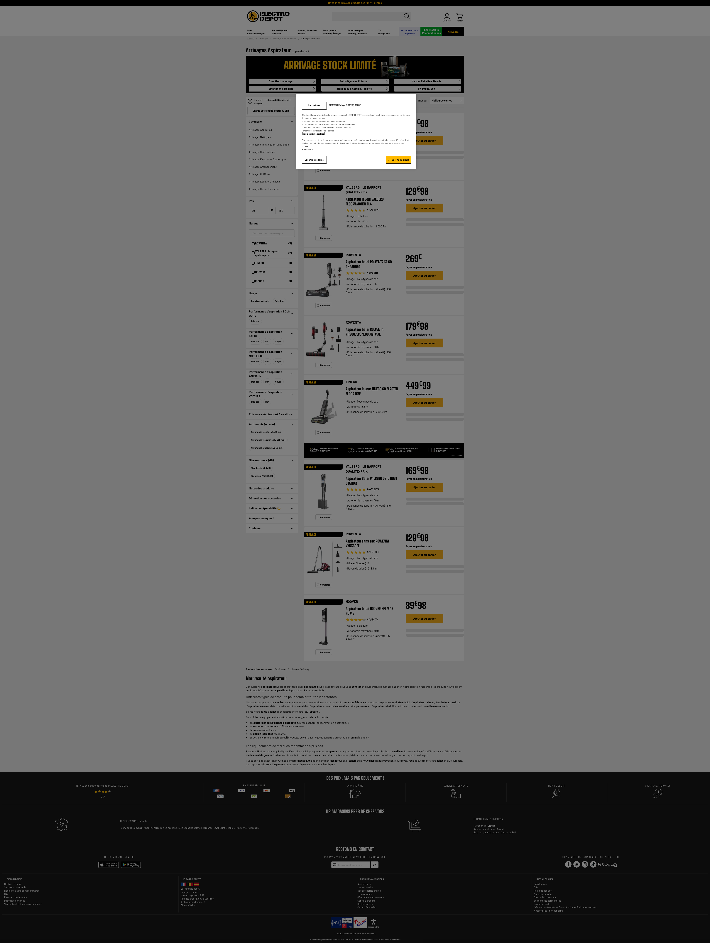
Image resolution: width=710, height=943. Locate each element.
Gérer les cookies (314, 159)
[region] (356, 131)
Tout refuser (314, 105)
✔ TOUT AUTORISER (398, 159)
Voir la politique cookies (313, 134)
